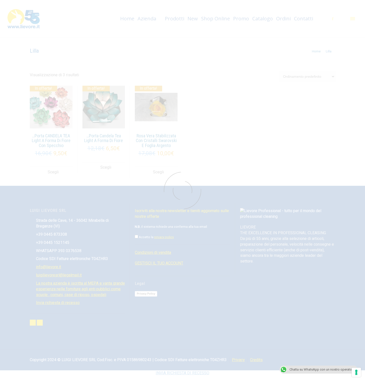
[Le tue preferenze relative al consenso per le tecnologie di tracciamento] (356, 372)
